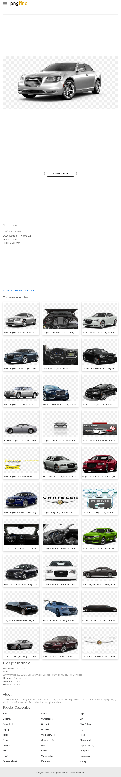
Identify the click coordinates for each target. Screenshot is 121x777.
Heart (5, 713)
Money (83, 761)
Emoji (5, 739)
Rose (82, 734)
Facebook (46, 761)
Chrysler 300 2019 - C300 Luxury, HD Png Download (67, 332)
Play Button (85, 724)
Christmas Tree (48, 739)
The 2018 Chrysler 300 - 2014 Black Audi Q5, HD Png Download (34, 548)
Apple (82, 713)
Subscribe (46, 724)
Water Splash (47, 755)
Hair (43, 745)
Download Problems (24, 290)
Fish (5, 750)
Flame (44, 713)
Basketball (8, 724)
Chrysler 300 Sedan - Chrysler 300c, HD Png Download (69, 440)
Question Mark (10, 761)
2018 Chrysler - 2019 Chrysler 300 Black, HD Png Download (32, 368)
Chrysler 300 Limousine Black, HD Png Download (27, 620)
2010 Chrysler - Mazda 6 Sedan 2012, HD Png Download (30, 404)
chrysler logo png (13, 230)
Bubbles (45, 729)
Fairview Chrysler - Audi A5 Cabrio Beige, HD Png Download (32, 440)
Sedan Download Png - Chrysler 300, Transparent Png (68, 404)
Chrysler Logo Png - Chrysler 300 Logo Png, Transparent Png (72, 512)
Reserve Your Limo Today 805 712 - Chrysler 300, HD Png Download (75, 620)
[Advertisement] (60, 35)
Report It (7, 290)
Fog (81, 729)
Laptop (6, 729)
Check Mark (86, 739)
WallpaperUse (48, 734)
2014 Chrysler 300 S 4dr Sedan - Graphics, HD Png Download (33, 476)
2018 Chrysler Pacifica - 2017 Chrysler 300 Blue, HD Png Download (35, 512)
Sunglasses (47, 718)
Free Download (60, 173)
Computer (84, 750)
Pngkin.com (85, 755)
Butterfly (7, 718)
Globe (44, 750)
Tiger (5, 734)
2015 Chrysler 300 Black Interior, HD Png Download (67, 548)
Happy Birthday (87, 745)
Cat (81, 718)
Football (6, 745)
